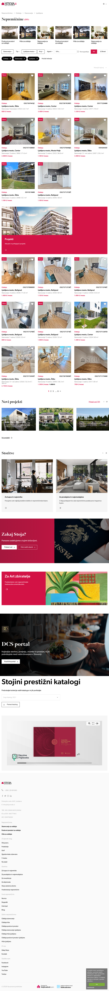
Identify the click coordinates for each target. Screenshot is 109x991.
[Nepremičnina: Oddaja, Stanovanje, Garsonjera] (18, 99)
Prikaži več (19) (94, 402)
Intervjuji (5, 906)
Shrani (103, 51)
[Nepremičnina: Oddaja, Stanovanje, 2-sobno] (54, 144)
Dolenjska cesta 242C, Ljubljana (12, 801)
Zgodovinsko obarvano (9, 854)
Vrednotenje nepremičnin (10, 890)
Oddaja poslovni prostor (10, 926)
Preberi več (8, 547)
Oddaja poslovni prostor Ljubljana (13, 938)
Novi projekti (12, 402)
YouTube (5, 970)
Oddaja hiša (6, 922)
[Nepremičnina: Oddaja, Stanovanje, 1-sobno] (18, 328)
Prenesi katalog (12, 704)
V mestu (4, 858)
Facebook (5, 963)
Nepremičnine (7, 13)
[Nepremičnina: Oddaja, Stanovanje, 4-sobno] (54, 372)
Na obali (4, 862)
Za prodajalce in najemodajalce (12, 874)
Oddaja (18, 13)
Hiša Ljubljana (6, 941)
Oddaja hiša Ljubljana (9, 934)
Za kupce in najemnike (9, 871)
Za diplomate (6, 882)
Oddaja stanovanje (8, 918)
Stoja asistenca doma (9, 886)
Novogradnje (84, 52)
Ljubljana (39, 13)
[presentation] (104, 401)
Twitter (4, 974)
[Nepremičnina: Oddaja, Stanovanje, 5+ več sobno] (90, 144)
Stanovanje (29, 13)
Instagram (5, 966)
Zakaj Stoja (5, 950)
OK (97, 984)
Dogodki (5, 902)
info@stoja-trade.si (9, 805)
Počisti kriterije (47, 59)
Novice (4, 898)
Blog (3, 910)
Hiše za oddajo (7, 834)
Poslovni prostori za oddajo (11, 830)
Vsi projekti (26, 402)
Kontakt (4, 954)
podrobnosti (90, 987)
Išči (94, 51)
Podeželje (5, 847)
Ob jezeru (5, 843)
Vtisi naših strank (27, 547)
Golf (3, 850)
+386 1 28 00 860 (11, 790)
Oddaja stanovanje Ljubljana (11, 930)
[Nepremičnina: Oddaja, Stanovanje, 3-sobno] (54, 99)
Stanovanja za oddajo (9, 826)
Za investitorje (6, 878)
